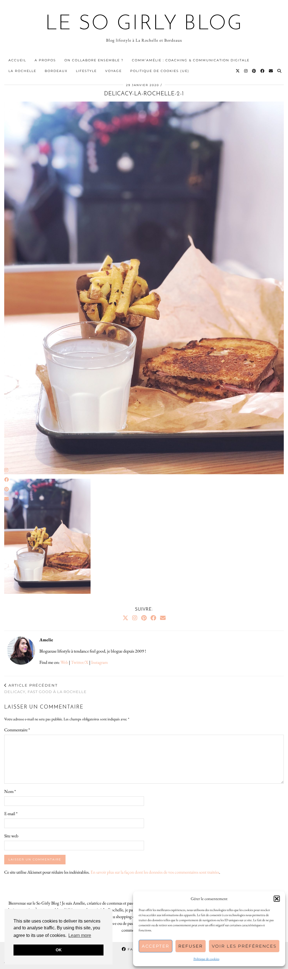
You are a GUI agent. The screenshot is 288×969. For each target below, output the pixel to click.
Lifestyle (86, 71)
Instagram (99, 662)
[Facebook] (262, 71)
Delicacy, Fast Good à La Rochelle (45, 688)
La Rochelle (22, 71)
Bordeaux (56, 71)
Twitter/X (79, 662)
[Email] (271, 71)
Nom (10, 791)
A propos (45, 60)
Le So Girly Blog (144, 24)
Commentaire (17, 730)
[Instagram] (246, 71)
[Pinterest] (254, 71)
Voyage (113, 71)
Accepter (155, 946)
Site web (11, 836)
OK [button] (59, 950)
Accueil (17, 60)
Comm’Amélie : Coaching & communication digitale (190, 60)
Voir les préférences (244, 946)
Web (64, 662)
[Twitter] (238, 71)
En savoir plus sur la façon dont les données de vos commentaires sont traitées (155, 872)
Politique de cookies (206, 959)
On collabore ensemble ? (93, 60)
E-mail (10, 814)
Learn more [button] (79, 935)
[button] (277, 898)
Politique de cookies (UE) (159, 71)
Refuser (190, 946)
